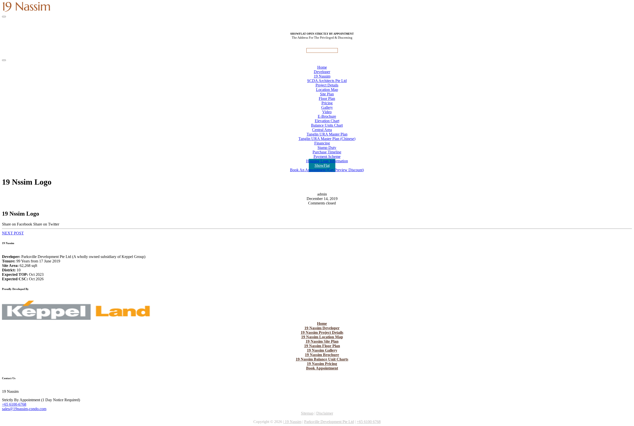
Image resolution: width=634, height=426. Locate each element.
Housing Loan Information (327, 161)
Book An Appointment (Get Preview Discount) (327, 170)
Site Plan (327, 94)
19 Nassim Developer (322, 328)
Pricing (327, 103)
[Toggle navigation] (4, 16)
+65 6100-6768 (14, 404)
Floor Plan (327, 98)
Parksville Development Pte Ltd (329, 422)
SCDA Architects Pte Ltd (327, 81)
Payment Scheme (327, 156)
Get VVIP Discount (322, 50)
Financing (322, 143)
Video (327, 112)
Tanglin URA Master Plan (327, 134)
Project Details (327, 85)
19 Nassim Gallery (322, 350)
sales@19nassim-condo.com (24, 409)
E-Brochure (327, 116)
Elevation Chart (327, 121)
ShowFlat (322, 165)
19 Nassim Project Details (322, 332)
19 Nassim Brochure (322, 355)
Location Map (327, 89)
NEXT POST (13, 233)
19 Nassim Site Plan (322, 341)
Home (322, 323)
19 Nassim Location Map (322, 337)
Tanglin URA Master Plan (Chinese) (326, 139)
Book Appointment (322, 368)
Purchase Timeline (327, 152)
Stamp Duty (326, 147)
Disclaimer (324, 413)
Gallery (327, 107)
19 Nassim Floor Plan (322, 346)
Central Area (322, 130)
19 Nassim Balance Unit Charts (322, 359)
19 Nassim (322, 76)
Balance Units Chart (327, 125)
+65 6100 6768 (369, 422)
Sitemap (307, 413)
